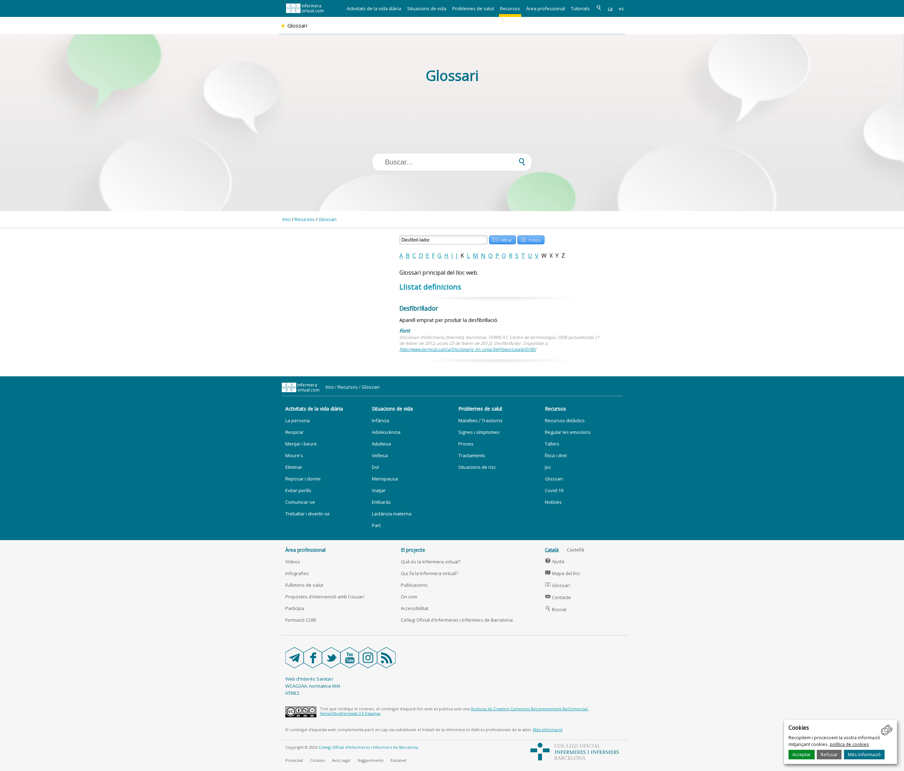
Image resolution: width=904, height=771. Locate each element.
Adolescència (386, 432)
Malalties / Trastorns (480, 420)
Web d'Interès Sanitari (309, 679)
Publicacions (414, 585)
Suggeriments (370, 760)
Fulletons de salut (304, 585)
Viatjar (379, 490)
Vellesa (380, 455)
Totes (531, 239)
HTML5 (292, 693)
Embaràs (381, 502)
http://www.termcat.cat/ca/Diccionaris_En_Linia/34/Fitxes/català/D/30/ (467, 349)
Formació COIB (300, 620)
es (621, 8)
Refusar (829, 754)
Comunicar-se (300, 502)
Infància (380, 420)
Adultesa (381, 444)
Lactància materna (391, 513)
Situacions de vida (426, 8)
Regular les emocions (568, 432)
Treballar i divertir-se (307, 513)
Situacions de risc (477, 467)
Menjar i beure (301, 444)
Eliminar (293, 467)
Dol (375, 467)
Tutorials (580, 8)
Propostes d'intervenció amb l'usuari (324, 596)
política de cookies (849, 744)
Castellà (575, 549)
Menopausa (385, 479)
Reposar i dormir (303, 479)
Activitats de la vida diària (374, 8)
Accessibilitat (414, 608)
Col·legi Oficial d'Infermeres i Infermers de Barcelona (457, 620)
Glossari (328, 219)
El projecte (413, 549)
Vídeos (292, 561)
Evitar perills (298, 490)
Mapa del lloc (562, 573)
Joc (548, 467)
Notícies (553, 502)
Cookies (317, 760)
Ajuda (554, 561)
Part (376, 525)
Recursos (510, 8)
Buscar (556, 609)
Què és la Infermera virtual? (430, 561)
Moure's (294, 455)
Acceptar (801, 754)
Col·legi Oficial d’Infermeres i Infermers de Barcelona (368, 747)
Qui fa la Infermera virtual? (429, 573)
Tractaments (471, 455)
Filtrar (502, 239)
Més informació (864, 754)
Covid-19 (554, 490)
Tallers (552, 444)
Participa (294, 608)
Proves (466, 444)
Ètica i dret (556, 455)
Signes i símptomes (479, 432)
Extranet (398, 760)
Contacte (558, 597)
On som (409, 596)
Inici (286, 219)
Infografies (297, 573)
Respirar (294, 432)
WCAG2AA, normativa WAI (312, 686)
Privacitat (294, 760)
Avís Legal (341, 760)
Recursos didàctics (565, 420)
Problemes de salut (473, 8)
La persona (297, 420)
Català (552, 549)
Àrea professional (545, 8)
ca (610, 8)
